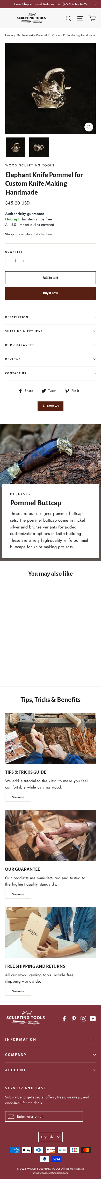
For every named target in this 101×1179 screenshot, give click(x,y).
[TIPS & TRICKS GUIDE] (50, 739)
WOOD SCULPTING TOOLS (30, 165)
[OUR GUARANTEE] (50, 835)
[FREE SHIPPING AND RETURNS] (50, 932)
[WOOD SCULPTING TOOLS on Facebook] (64, 1018)
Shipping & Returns (24, 331)
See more (18, 797)
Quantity (14, 251)
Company (16, 1055)
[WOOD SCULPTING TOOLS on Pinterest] (74, 1018)
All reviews (50, 406)
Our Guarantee (19, 345)
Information (21, 1040)
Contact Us (16, 373)
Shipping (11, 234)
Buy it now (50, 293)
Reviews (13, 359)
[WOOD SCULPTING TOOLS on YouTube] (93, 1018)
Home (9, 35)
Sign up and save (26, 1088)
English (47, 1137)
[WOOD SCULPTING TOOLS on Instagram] (83, 1018)
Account (15, 1070)
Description (16, 317)
